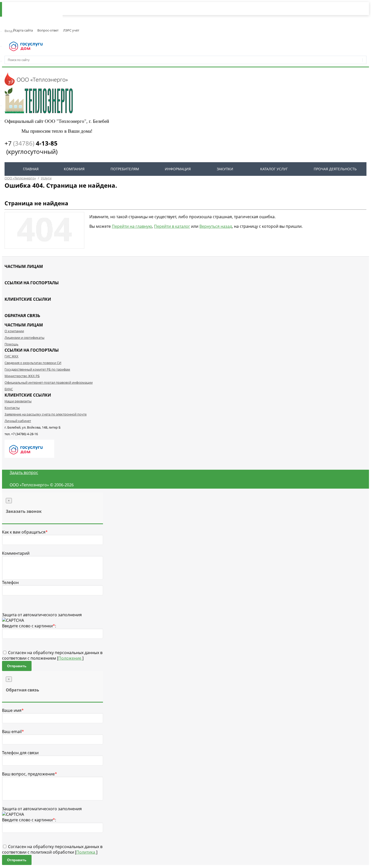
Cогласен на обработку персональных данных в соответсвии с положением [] (52, 655)
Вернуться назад (215, 226)
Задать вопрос (24, 472)
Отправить (16, 666)
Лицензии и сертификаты (24, 337)
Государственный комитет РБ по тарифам (37, 369)
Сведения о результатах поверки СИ (33, 362)
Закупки (225, 168)
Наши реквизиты (18, 401)
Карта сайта (23, 30)
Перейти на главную (132, 226)
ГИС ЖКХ (11, 356)
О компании (14, 331)
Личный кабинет (18, 420)
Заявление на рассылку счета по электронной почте (46, 414)
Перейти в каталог (172, 226)
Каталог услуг (274, 168)
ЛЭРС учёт (71, 30)
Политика (86, 852)
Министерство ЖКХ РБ (22, 376)
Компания (74, 168)
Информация (178, 168)
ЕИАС (9, 389)
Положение (70, 658)
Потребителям (125, 168)
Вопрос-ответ (48, 30)
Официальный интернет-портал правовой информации (49, 382)
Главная (31, 168)
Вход (9, 31)
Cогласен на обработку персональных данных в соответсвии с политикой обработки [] (52, 849)
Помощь (11, 344)
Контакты (12, 407)
